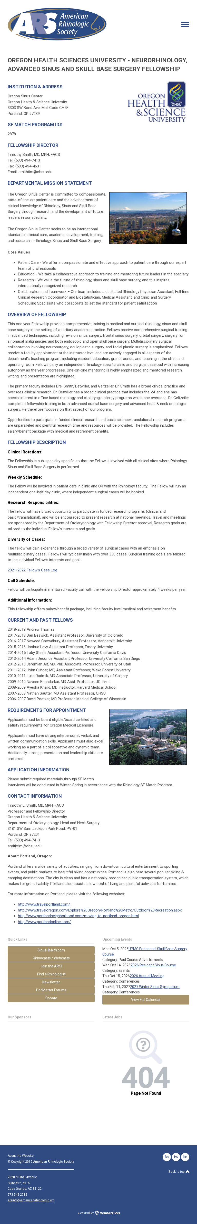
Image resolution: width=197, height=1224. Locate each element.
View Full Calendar (146, 1000)
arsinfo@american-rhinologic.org (31, 1200)
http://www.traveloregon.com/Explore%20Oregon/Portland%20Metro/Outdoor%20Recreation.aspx (100, 910)
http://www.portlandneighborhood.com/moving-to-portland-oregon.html (78, 916)
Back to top (177, 1172)
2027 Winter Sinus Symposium (155, 987)
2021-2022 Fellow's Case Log (32, 570)
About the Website (21, 1156)
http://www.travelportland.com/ (44, 904)
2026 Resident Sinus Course (153, 965)
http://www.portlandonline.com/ (44, 921)
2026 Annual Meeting (147, 976)
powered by (86, 1212)
